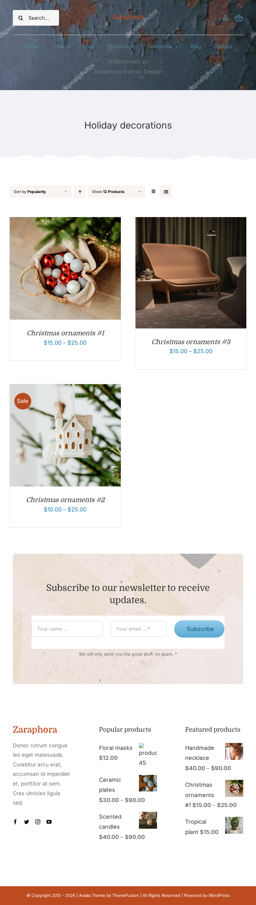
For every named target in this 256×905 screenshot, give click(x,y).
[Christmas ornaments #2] (65, 389)
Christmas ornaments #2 (65, 500)
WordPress (219, 895)
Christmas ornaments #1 (65, 333)
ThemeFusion (125, 895)
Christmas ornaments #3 (190, 342)
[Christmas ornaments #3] (191, 222)
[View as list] (166, 192)
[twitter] (26, 821)
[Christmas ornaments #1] (65, 222)
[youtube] (49, 821)
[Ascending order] (80, 191)
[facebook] (15, 821)
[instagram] (37, 821)
